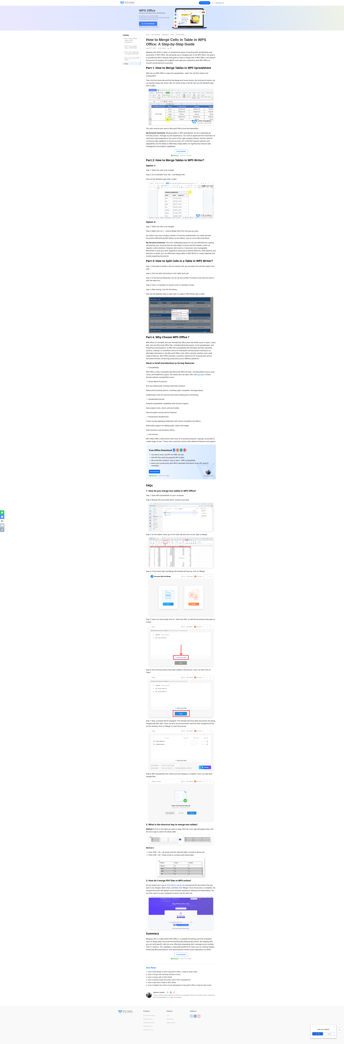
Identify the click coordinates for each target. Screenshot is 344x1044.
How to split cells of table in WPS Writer (161, 982)
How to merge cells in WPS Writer (159, 977)
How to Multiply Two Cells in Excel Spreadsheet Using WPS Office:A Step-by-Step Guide (178, 985)
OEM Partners (170, 1019)
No (330, 1034)
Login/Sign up (219, 3)
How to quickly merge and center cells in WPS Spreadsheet (168, 980)
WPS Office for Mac (148, 1019)
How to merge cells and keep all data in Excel (163, 974)
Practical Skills (180, 34)
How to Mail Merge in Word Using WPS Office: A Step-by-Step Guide (171, 972)
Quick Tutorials (156, 34)
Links (168, 1015)
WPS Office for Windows (149, 1015)
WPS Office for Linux (148, 1030)
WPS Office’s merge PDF (176, 885)
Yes (319, 1034)
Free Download (181, 151)
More (172, 34)
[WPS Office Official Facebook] (171, 992)
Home (147, 34)
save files (200, 374)
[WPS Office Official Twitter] (167, 992)
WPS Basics (165, 34)
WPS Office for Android (148, 1022)
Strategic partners (171, 1022)
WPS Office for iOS (147, 1026)
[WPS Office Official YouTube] (174, 992)
